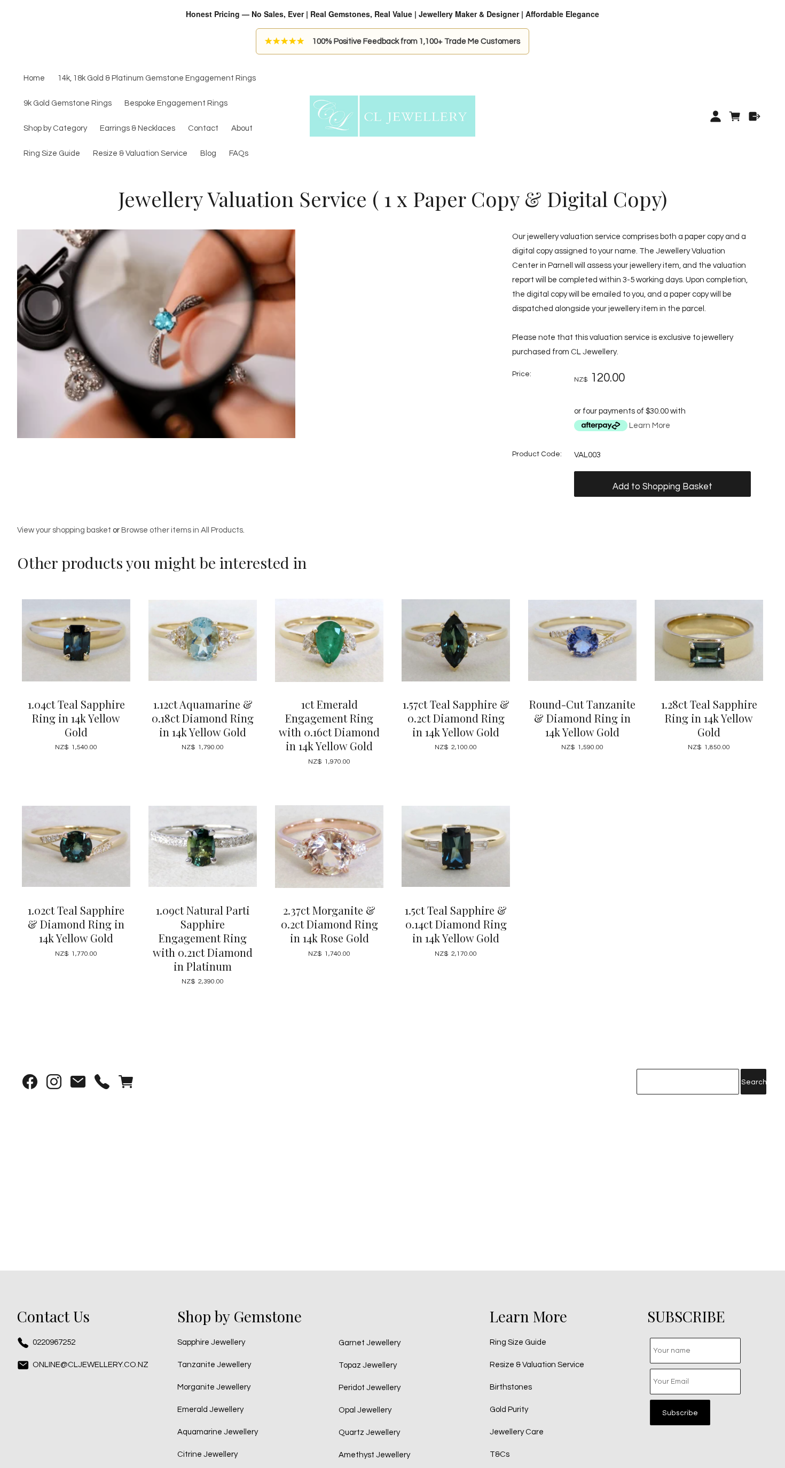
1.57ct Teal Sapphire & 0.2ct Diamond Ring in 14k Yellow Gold (456, 718)
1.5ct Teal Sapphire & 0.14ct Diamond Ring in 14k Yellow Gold (456, 924)
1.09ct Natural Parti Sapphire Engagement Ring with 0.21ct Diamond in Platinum (203, 938)
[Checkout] (755, 116)
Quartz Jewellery (369, 1433)
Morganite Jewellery (213, 1387)
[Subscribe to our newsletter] (78, 1084)
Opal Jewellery (365, 1410)
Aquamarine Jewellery (217, 1432)
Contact (203, 129)
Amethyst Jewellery (374, 1455)
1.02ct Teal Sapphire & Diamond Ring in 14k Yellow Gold (76, 924)
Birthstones (511, 1387)
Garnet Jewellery (370, 1343)
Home (34, 79)
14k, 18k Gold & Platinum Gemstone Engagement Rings (157, 79)
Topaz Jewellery (368, 1365)
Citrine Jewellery (207, 1454)
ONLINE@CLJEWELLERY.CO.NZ (90, 1365)
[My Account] (715, 116)
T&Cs (499, 1454)
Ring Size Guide (51, 154)
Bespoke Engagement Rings (175, 104)
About (242, 129)
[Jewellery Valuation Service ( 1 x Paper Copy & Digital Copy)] (156, 436)
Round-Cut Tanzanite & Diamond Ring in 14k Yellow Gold (582, 718)
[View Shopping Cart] (126, 1084)
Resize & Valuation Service (140, 154)
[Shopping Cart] (735, 116)
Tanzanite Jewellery (214, 1365)
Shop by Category (55, 129)
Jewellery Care (517, 1432)
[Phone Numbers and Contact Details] (102, 1084)
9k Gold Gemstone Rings (67, 104)
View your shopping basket (64, 530)
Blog (208, 154)
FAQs (238, 154)
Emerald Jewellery (210, 1410)
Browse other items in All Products (182, 530)
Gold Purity (509, 1410)
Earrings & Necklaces (137, 129)
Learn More (649, 426)
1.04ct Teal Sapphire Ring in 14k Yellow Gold (76, 718)
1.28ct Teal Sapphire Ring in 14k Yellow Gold (709, 718)
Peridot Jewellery (370, 1388)
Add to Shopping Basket (662, 486)
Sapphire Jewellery (211, 1342)
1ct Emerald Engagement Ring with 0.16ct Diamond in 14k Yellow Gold (329, 725)
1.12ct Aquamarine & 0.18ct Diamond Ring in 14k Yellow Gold (203, 718)
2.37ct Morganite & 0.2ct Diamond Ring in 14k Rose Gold (329, 924)
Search (753, 1082)
